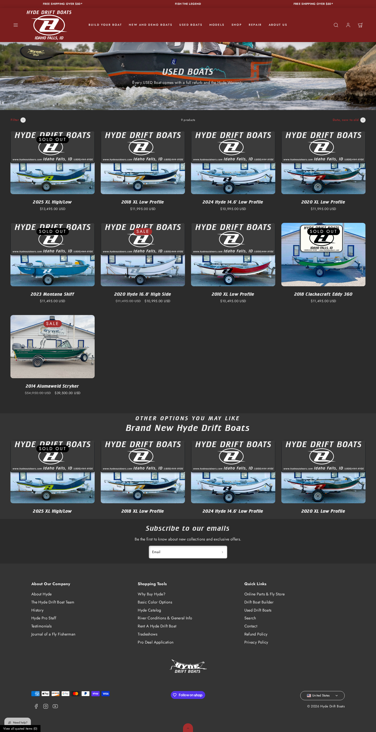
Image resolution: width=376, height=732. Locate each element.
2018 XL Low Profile (143, 202)
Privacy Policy (256, 642)
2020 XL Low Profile (323, 202)
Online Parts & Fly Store (264, 594)
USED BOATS (190, 25)
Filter (15, 120)
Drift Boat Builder (259, 602)
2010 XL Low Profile (233, 294)
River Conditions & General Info (165, 618)
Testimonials (41, 626)
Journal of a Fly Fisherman (53, 634)
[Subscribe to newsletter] (222, 552)
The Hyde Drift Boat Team (52, 602)
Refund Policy (256, 634)
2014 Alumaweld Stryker (52, 386)
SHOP (237, 25)
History (37, 610)
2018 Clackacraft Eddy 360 (323, 294)
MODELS (217, 25)
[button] (15, 25)
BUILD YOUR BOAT (105, 25)
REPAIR (255, 25)
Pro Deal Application (155, 642)
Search (250, 618)
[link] (348, 25)
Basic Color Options (155, 602)
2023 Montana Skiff (52, 294)
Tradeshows (147, 634)
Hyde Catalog (149, 610)
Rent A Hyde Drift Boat (157, 626)
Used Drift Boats (258, 610)
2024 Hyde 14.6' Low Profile (233, 202)
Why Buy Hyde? (151, 594)
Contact (250, 626)
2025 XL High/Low (52, 202)
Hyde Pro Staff (43, 618)
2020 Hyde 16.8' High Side (142, 294)
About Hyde (41, 594)
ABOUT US (278, 25)
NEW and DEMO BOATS (150, 25)
